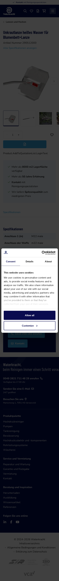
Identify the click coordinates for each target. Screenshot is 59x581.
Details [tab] (29, 261)
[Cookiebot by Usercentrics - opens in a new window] (42, 253)
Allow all (29, 315)
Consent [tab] (10, 261)
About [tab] (48, 261)
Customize (28, 325)
